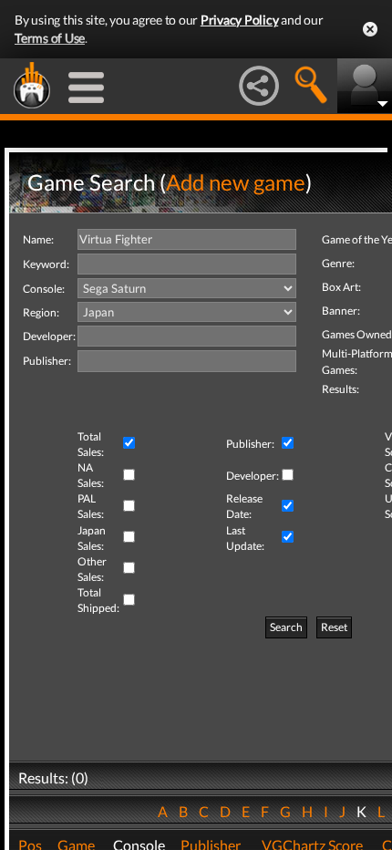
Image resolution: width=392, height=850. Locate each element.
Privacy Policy (240, 19)
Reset (334, 627)
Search (286, 627)
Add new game (235, 182)
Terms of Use (50, 38)
